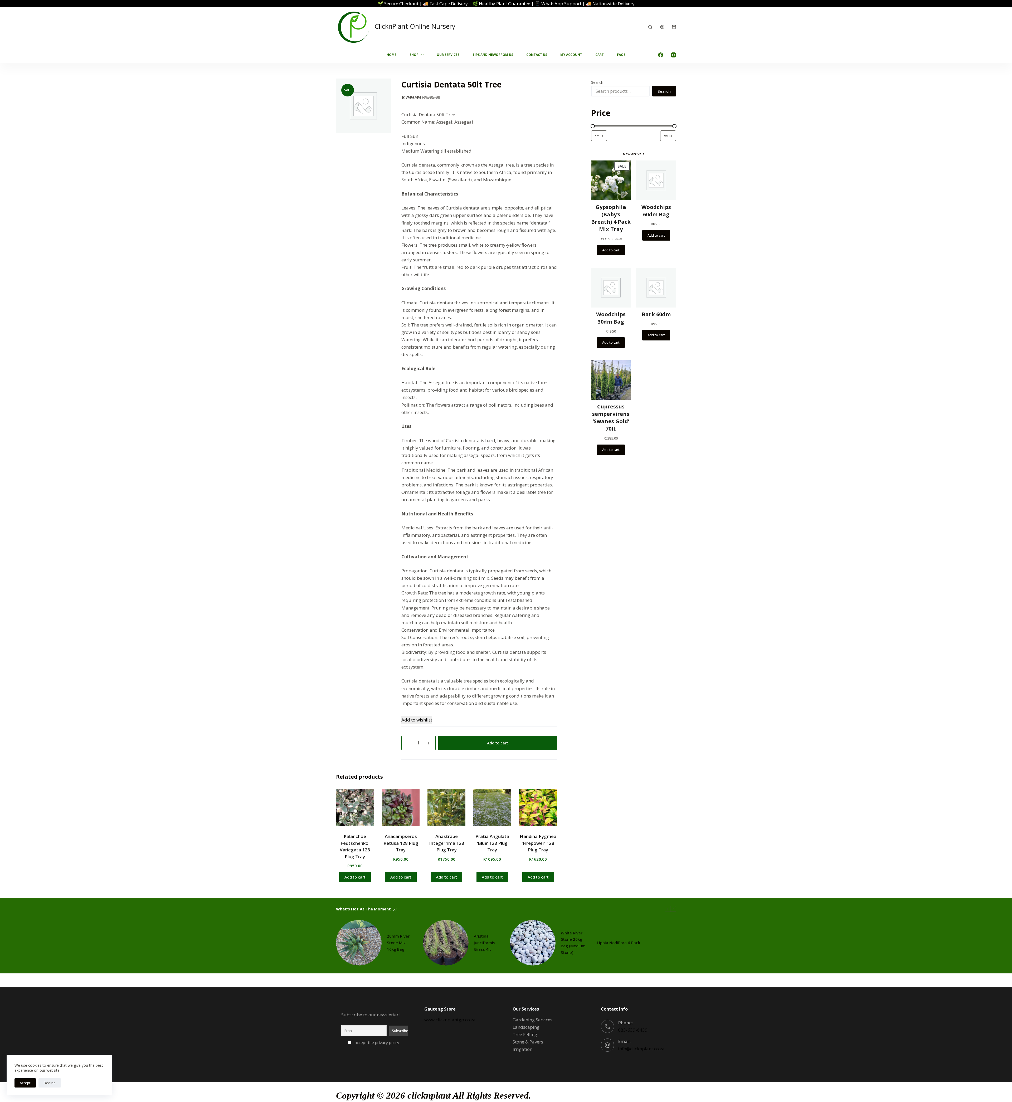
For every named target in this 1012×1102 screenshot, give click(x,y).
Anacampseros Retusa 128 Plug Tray (400, 843)
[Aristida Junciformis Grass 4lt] (446, 943)
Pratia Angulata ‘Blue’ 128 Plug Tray (492, 843)
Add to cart (497, 742)
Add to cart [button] (355, 877)
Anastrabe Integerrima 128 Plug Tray (446, 843)
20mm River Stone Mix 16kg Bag (398, 942)
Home (391, 54)
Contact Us (536, 54)
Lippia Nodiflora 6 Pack (618, 942)
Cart (599, 54)
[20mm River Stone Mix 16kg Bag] (359, 943)
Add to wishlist (416, 720)
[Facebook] (660, 54)
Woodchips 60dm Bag (656, 210)
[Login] (662, 27)
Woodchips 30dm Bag (611, 318)
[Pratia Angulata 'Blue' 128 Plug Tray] (492, 808)
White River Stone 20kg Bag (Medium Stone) (573, 942)
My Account (571, 54)
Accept (25, 1082)
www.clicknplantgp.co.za (450, 1020)
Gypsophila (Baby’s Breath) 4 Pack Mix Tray (611, 218)
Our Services (448, 54)
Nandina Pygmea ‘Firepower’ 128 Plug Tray (538, 843)
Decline (50, 1082)
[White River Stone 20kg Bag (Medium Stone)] (533, 943)
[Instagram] (673, 54)
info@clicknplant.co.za (641, 1049)
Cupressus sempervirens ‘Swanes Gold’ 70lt (610, 417)
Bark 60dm (656, 314)
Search (597, 82)
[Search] (650, 27)
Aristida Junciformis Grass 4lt (484, 942)
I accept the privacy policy (375, 1042)
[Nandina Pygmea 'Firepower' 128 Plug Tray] (538, 808)
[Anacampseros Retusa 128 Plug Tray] (401, 808)
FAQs (621, 54)
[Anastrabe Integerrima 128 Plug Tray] (446, 808)
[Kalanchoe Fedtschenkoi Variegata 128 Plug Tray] (355, 808)
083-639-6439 (633, 1030)
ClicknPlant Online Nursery (414, 26)
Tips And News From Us (493, 54)
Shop (414, 54)
